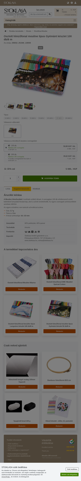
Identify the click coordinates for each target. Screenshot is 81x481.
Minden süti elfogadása (69, 474)
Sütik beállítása (72, 469)
